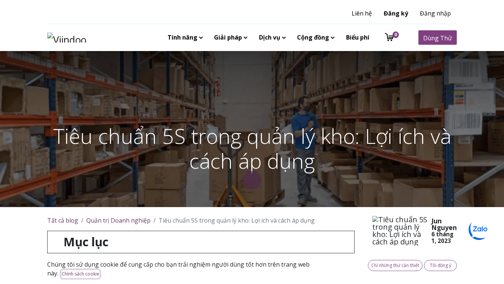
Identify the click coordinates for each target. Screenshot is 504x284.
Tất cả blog (62, 220)
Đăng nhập (435, 13)
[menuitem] (184, 37)
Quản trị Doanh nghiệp (118, 220)
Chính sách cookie (80, 274)
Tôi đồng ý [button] (440, 265)
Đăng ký (396, 13)
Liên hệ (362, 13)
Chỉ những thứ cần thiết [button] (395, 265)
